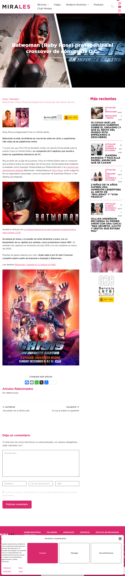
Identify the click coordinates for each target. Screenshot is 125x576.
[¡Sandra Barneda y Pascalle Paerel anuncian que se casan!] (97, 149)
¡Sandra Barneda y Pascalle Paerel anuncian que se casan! (105, 159)
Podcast (98, 5)
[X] (41, 382)
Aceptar (42, 553)
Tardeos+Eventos (76, 5)
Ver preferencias (106, 553)
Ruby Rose (57, 170)
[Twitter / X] (119, 14)
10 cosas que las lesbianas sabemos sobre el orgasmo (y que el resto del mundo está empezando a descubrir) (106, 130)
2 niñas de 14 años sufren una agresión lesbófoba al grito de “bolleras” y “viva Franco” (106, 191)
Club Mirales (44, 8)
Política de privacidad (107, 532)
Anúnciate (68, 532)
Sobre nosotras (32, 532)
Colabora (52, 532)
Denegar (74, 553)
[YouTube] (119, 6)
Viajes (57, 5)
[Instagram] (119, 3)
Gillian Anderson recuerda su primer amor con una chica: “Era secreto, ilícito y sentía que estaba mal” (106, 225)
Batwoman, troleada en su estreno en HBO (35, 265)
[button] (120, 538)
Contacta (85, 532)
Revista (41, 5)
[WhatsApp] (119, 10)
